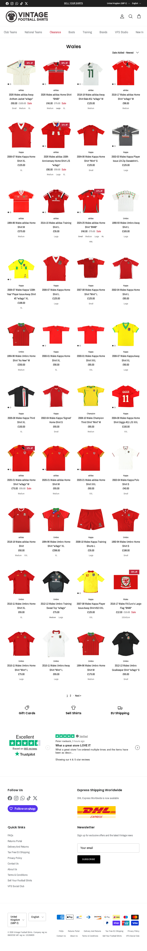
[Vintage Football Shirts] (27, 16)
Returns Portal (15, 841)
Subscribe (88, 859)
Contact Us (13, 863)
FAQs (10, 835)
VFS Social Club (16, 886)
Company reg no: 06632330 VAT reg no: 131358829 (27, 933)
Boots (72, 32)
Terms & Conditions (18, 875)
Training (87, 32)
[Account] (121, 16)
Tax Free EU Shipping (19, 852)
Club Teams (10, 32)
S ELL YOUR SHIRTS (73, 3)
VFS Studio (121, 32)
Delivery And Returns (18, 846)
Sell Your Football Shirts (20, 880)
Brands (103, 32)
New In (139, 32)
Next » (78, 695)
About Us (12, 869)
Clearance (55, 32)
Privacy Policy (15, 858)
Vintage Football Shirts (23, 932)
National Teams (33, 32)
